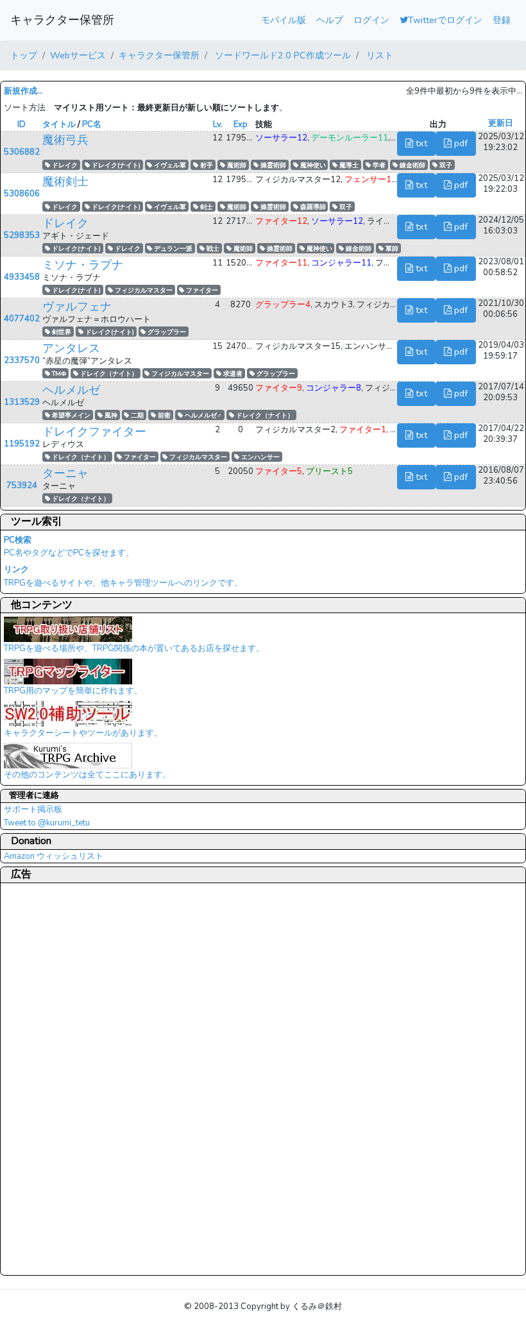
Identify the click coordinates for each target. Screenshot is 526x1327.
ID (21, 124)
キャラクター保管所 (62, 20)
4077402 (22, 319)
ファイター (201, 290)
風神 (110, 415)
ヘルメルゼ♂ (202, 415)
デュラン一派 (172, 248)
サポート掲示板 (33, 809)
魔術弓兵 (65, 140)
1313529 (22, 402)
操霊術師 (272, 165)
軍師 (391, 248)
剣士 (205, 207)
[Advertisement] (55, 1078)
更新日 (500, 123)
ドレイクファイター (94, 431)
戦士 (212, 248)
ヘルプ (329, 19)
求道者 (231, 373)
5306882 (22, 152)
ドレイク (64, 165)
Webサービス (78, 55)
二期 (136, 415)
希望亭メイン (70, 415)
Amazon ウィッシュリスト (53, 856)
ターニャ (65, 473)
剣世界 (60, 332)
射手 (205, 165)
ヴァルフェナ (77, 306)
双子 (444, 165)
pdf (460, 143)
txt (420, 143)
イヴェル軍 (169, 165)
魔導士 (348, 165)
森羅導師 (312, 207)
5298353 (22, 235)
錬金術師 (411, 165)
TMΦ (58, 373)
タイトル (59, 124)
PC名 (91, 124)
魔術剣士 (65, 181)
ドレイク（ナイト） (108, 373)
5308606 (22, 193)
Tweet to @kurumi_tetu (47, 823)
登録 (502, 19)
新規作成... (23, 91)
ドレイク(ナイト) (115, 165)
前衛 (163, 415)
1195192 (22, 444)
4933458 (22, 277)
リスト (378, 55)
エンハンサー (259, 457)
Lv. (218, 124)
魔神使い (312, 165)
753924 (21, 485)
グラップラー (166, 332)
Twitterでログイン (445, 19)
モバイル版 (283, 19)
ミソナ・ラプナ (82, 265)
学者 (378, 165)
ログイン (371, 19)
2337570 (22, 360)
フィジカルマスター (143, 290)
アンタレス (71, 348)
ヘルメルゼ (71, 390)
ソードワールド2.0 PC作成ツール (281, 55)
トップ (23, 55)
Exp (240, 124)
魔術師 (235, 165)
